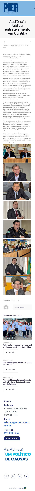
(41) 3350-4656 (11, 433)
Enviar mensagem (12, 438)
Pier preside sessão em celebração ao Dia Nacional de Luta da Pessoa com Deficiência (17, 382)
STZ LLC (21, 488)
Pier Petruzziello (16, 45)
